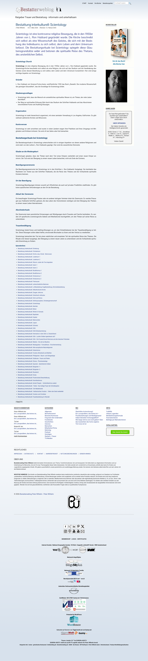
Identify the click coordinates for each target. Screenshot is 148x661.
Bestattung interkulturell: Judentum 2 (29, 259)
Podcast (47, 432)
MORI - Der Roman (74, 645)
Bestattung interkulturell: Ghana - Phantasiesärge (32, 361)
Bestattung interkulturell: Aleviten (28, 306)
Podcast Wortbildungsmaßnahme (119, 645)
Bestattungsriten (108, 3)
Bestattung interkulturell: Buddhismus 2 (30, 273)
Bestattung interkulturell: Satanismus (29, 350)
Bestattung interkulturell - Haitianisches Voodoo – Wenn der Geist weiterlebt (40, 391)
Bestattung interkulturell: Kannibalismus (30, 380)
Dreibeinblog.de (51, 645)
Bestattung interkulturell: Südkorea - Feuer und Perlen (34, 358)
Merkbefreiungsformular (114, 416)
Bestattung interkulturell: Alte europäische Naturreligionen (35, 347)
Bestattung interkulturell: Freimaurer (28, 281)
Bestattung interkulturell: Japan (27, 323)
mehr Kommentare (20, 436)
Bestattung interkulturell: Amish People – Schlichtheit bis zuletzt (37, 383)
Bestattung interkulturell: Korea (27, 375)
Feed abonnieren (112, 418)
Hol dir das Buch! (119, 61)
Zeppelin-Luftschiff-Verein (85, 545)
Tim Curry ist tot (81, 424)
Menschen (48, 426)
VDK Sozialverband (100, 545)
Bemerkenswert (50, 413)
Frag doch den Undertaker (53, 418)
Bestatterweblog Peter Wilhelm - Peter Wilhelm (37, 494)
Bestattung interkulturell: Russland (28, 372)
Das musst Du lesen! (120, 432)
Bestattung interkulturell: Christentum (29, 251)
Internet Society (46, 545)
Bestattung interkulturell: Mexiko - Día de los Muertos (34, 342)
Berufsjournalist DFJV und (72, 579)
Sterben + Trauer (50, 436)
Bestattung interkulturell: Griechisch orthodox (31, 295)
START (84, 3)
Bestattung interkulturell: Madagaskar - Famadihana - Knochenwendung (39, 345)
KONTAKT (39, 454)
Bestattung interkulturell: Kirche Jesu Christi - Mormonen (35, 254)
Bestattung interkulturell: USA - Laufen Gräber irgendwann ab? (36, 336)
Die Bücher (98, 3)
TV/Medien (48, 438)
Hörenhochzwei (105, 645)
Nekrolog (48, 430)
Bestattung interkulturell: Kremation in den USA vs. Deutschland (37, 334)
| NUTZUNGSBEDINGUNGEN (67, 454)
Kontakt (90, 3)
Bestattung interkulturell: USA (26, 328)
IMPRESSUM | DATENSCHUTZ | (25, 454)
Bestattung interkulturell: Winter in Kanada (30, 312)
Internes (47, 424)
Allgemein (48, 411)
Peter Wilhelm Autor (94, 645)
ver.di (82, 579)
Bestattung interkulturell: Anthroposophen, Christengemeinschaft (37, 301)
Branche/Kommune (51, 416)
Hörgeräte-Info (24, 645)
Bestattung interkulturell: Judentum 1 (29, 257)
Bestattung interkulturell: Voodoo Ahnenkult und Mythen (35, 353)
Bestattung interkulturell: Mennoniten (29, 320)
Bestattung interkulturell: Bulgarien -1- (29, 367)
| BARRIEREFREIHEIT (51, 454)
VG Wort (73, 545)
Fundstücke (49, 420)
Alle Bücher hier (119, 64)
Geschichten (49, 422)
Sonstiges (48, 434)
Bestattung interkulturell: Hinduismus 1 (29, 276)
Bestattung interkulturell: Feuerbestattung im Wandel (34, 397)
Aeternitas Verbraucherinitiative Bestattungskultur (74, 586)
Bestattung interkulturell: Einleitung (28, 248)
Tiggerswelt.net (77, 630)
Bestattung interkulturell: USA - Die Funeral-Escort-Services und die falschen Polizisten (43, 339)
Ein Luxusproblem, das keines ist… (25, 413)
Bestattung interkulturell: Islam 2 (27, 268)
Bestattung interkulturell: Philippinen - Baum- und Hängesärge (36, 356)
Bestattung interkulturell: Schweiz (28, 325)
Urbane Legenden (112, 413)
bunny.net (88, 630)
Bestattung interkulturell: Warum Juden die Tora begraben (35, 262)
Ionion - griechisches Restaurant (37, 645)
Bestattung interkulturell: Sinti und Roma (30, 298)
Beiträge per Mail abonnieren (116, 420)
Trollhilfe (109, 411)
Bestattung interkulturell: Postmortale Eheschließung (34, 377)
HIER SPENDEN (119, 123)
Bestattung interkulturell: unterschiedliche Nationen (33, 284)
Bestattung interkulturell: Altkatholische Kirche (32, 290)
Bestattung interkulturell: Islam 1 (27, 265)
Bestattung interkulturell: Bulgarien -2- (29, 369)
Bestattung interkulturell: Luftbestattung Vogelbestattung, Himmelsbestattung (41, 287)
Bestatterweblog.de (62, 645)
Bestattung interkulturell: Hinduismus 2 (29, 279)
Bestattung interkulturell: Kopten (27, 317)
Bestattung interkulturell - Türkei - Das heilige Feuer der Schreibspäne (38, 386)
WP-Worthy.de (84, 645)
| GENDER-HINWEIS (84, 454)
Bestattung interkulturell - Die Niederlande (30, 388)
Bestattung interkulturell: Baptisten (28, 314)
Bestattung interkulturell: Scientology (29, 303)
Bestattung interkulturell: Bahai (27, 309)
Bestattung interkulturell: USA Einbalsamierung (32, 331)
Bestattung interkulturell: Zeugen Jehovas (30, 292)
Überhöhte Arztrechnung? (84, 411)
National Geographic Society (61, 545)
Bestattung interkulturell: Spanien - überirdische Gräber (34, 364)
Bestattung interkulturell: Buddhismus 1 (30, 270)
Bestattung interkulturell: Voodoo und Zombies (32, 394)
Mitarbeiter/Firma (51, 428)
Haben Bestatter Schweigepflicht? (87, 418)
